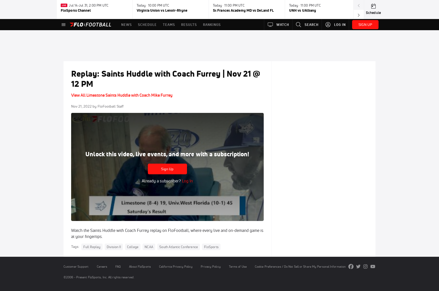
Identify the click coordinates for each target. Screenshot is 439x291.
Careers (102, 266)
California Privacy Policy (176, 266)
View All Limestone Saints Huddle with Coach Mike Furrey (122, 95)
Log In (187, 180)
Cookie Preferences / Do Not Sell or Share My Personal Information (300, 266)
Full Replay (91, 247)
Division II (114, 247)
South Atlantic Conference (178, 247)
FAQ (118, 266)
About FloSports (140, 266)
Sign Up (167, 169)
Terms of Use (238, 266)
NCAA (149, 247)
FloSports (211, 247)
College (132, 247)
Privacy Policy (211, 266)
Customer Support (76, 266)
